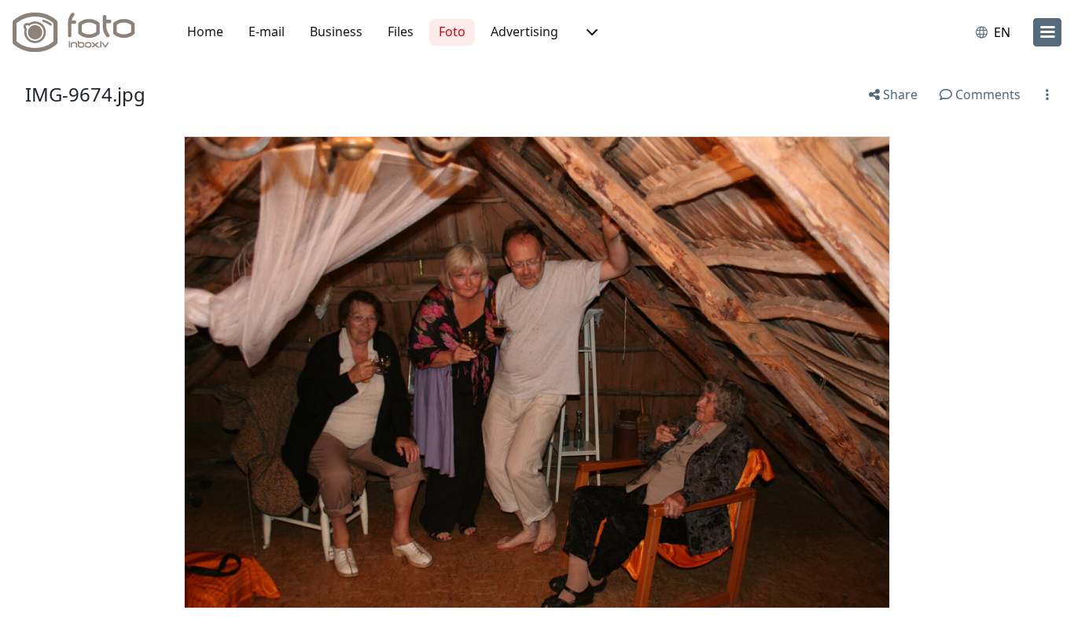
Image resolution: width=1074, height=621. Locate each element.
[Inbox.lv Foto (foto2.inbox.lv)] (83, 32)
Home (205, 31)
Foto (452, 31)
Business (336, 31)
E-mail (266, 31)
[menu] (1047, 32)
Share (899, 94)
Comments (986, 94)
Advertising (524, 31)
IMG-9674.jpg (85, 94)
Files (401, 31)
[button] (590, 32)
